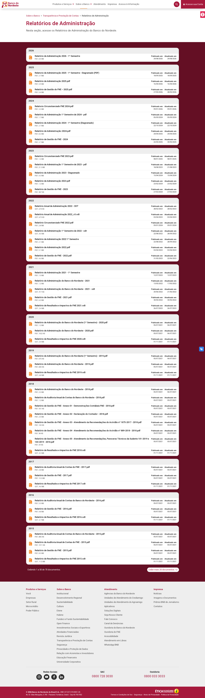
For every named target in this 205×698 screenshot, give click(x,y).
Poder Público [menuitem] (32, 610)
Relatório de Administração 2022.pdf (52, 247)
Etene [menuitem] (59, 610)
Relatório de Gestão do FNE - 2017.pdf (53, 475)
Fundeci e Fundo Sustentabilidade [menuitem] (73, 619)
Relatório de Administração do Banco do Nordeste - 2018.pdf (64, 389)
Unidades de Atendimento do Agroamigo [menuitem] (123, 602)
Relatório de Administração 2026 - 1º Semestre (57, 56)
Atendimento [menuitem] (110, 589)
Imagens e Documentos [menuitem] (165, 598)
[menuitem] (64, 4)
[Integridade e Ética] (164, 691)
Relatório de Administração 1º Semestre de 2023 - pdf (61, 164)
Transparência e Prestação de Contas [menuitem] (75, 640)
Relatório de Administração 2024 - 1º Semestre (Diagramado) (64, 123)
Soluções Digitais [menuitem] (112, 610)
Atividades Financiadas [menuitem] (68, 632)
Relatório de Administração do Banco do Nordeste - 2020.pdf (64, 330)
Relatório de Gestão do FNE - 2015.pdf (53, 550)
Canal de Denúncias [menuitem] (113, 623)
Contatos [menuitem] (158, 606)
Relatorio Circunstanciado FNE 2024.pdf (54, 106)
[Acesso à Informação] (176, 691)
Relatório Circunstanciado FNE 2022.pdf (54, 222)
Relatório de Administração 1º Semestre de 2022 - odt (61, 231)
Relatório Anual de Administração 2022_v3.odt (57, 214)
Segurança (138, 694)
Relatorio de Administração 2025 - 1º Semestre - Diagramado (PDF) (67, 73)
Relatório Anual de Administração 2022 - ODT (56, 206)
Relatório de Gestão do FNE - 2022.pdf (53, 255)
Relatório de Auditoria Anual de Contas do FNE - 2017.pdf (62, 467)
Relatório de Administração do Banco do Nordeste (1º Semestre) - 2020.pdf (71, 322)
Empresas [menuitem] (31, 598)
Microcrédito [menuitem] (32, 606)
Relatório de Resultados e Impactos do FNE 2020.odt (60, 339)
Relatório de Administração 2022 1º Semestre (57, 239)
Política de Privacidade (170, 694)
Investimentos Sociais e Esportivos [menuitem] (73, 627)
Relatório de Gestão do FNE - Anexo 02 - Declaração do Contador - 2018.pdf (71, 414)
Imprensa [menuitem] (158, 589)
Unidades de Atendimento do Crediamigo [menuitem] (123, 598)
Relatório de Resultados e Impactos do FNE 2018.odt (60, 450)
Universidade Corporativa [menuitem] (69, 662)
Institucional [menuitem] (62, 593)
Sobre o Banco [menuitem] (64, 589)
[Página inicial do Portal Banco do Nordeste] (9, 4)
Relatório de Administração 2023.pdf (52, 181)
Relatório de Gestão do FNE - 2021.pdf (53, 297)
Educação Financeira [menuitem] (67, 657)
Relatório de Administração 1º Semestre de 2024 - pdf (61, 114)
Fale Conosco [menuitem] (110, 619)
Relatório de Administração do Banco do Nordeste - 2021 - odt (65, 289)
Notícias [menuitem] (158, 593)
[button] (202, 14)
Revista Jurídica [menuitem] (64, 636)
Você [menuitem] (28, 593)
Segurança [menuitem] (62, 644)
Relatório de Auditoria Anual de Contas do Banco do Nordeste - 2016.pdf (70, 500)
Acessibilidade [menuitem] (111, 636)
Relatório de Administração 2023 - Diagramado (57, 172)
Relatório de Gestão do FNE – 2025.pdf (53, 89)
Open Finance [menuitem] (63, 623)
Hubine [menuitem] (60, 615)
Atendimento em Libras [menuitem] (115, 640)
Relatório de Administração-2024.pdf (52, 131)
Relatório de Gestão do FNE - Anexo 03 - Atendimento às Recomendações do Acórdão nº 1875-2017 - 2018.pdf (88, 422)
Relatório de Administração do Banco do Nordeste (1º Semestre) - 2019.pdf (71, 356)
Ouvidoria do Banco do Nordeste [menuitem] (119, 627)
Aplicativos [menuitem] (109, 606)
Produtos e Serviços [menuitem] (36, 589)
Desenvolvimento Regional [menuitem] (69, 598)
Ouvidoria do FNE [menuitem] (112, 632)
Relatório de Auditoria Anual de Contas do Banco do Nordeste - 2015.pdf (70, 534)
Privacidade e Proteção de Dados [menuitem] (72, 649)
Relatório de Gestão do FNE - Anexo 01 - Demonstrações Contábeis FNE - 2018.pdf (74, 405)
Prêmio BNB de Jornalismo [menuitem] (166, 602)
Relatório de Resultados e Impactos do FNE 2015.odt (60, 558)
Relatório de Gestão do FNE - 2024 (51, 139)
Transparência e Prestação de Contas (61, 15)
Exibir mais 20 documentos (161, 569)
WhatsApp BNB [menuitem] (111, 644)
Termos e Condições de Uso (122, 694)
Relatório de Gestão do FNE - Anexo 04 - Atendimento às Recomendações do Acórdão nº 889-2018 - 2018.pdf (87, 430)
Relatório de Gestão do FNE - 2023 (51, 189)
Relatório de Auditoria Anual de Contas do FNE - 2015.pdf (62, 542)
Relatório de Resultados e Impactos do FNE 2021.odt (60, 305)
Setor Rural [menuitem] (31, 602)
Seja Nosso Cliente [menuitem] (113, 615)
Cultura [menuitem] (60, 606)
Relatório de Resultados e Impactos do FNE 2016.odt (60, 517)
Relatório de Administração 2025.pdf (52, 81)
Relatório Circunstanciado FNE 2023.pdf (54, 156)
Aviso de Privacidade (152, 694)
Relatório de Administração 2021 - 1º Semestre (57, 272)
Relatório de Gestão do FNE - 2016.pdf (53, 508)
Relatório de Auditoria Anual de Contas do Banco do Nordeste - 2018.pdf (70, 397)
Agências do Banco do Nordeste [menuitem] (119, 593)
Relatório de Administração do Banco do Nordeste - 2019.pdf (64, 364)
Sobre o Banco (33, 15)
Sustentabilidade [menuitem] (65, 602)
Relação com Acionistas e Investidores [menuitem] (75, 653)
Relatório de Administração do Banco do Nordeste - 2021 (62, 280)
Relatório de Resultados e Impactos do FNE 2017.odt (60, 483)
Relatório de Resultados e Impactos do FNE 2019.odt (60, 372)
